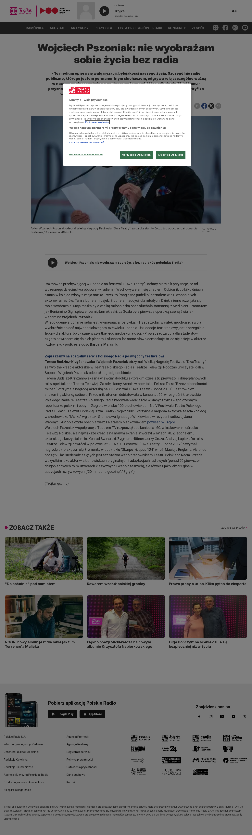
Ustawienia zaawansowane (86, 154)
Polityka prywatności (97, 122)
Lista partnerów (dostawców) (86, 142)
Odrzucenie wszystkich (136, 154)
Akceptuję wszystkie (170, 154)
